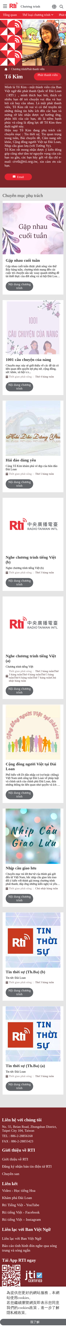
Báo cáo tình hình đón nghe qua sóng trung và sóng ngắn (29, 1248)
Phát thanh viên (36, 69)
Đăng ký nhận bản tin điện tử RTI (27, 1166)
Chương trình (18, 69)
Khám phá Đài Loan (17, 1198)
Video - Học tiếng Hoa (18, 1190)
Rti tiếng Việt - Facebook (21, 1212)
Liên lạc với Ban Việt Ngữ (26, 1229)
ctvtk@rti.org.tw (25, 161)
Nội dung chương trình (19, 286)
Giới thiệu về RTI (18, 1150)
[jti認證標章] (33, 1277)
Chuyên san (10, 1174)
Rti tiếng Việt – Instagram (21, 1219)
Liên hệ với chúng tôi (22, 1119)
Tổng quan (10, 15)
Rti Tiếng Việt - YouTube (20, 1205)
